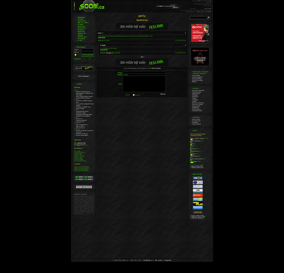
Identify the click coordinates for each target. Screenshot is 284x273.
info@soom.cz (148, 260)
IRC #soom (158, 260)
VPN (191, 143)
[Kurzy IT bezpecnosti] (200, 41)
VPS (191, 146)
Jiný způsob (193, 161)
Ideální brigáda (156, 68)
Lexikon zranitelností (197, 77)
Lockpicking (195, 99)
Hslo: (76, 52)
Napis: (119, 75)
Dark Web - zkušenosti (81, 133)
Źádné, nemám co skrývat (197, 138)
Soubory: (76, 117)
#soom (78, 145)
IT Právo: (76, 109)
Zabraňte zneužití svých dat (83, 91)
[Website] (109, 53)
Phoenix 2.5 (79, 118)
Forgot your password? (87, 56)
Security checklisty (196, 78)
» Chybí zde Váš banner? (197, 218)
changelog (167, 260)
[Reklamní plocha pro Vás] (142, 65)
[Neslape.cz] (198, 188)
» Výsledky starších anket (197, 167)
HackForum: (77, 129)
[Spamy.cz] (198, 196)
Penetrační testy (196, 120)
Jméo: (120, 73)
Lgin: (76, 50)
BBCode (163, 94)
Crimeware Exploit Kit (81, 120)
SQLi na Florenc (80, 126)
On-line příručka (196, 75)
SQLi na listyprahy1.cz (81, 124)
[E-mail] (107, 53)
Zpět (142, 57)
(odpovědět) (101, 37)
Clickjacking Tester (196, 92)
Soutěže (194, 101)
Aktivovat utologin (88, 54)
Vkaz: (120, 84)
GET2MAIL (195, 95)
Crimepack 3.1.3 (80, 121)
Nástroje (194, 81)
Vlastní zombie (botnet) (196, 158)
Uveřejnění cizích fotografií (83, 116)
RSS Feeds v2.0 (81, 144)
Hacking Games (196, 106)
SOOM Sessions (196, 109)
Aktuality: (76, 99)
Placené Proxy (194, 151)
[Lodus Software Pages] (198, 192)
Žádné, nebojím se (195, 141)
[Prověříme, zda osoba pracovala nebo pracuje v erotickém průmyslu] (200, 65)
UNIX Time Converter (197, 104)
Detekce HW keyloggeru (82, 135)
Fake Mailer (195, 122)
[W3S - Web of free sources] (198, 213)
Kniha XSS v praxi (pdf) (198, 90)
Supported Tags (81, 142)
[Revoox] (198, 209)
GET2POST (195, 96)
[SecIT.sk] (198, 200)
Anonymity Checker (197, 110)
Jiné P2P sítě (193, 156)
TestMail (194, 98)
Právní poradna (196, 119)
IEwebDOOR (195, 107)
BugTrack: (77, 123)
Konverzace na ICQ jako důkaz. (84, 114)
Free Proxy (193, 148)
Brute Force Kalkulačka (198, 102)
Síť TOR (192, 153)
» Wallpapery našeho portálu (197, 216)
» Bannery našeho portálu (197, 215)
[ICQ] (112, 53)
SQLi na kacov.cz (80, 127)
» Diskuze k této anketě (196, 166)
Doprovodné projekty (197, 80)
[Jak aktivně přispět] (84, 69)
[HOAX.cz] (198, 179)
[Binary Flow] (198, 204)
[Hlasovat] (191, 139)
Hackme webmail (196, 124)
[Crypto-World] (198, 183)
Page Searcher (196, 93)
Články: (76, 90)
